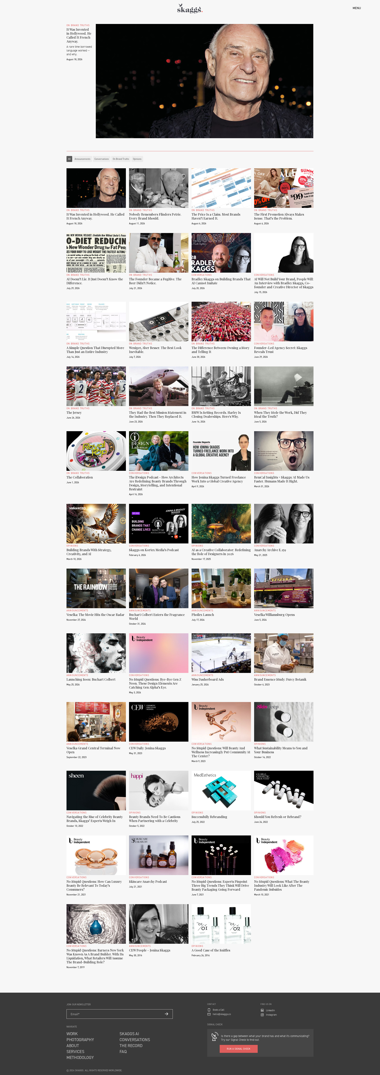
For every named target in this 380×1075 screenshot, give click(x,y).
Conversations (101, 158)
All (69, 158)
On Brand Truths (121, 158)
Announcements (82, 158)
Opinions (137, 158)
